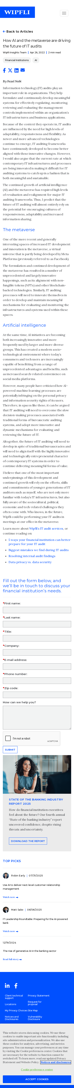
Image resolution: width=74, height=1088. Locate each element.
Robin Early (18, 875)
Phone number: (15, 674)
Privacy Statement (39, 995)
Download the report (28, 841)
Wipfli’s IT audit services (46, 528)
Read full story (10, 959)
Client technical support (14, 996)
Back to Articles (19, 31)
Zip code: (11, 688)
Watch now (9, 897)
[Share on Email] (22, 70)
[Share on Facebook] (4, 71)
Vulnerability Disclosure (35, 1018)
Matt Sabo (17, 909)
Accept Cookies (37, 1079)
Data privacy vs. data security (30, 562)
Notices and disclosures (56, 1062)
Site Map (33, 1010)
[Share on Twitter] (10, 71)
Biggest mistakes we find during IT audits (39, 550)
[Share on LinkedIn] (16, 71)
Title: (8, 631)
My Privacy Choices (16, 1010)
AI (36, 60)
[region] (37, 1054)
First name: (12, 603)
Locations (10, 1004)
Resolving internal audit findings (32, 556)
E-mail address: (15, 660)
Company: (11, 646)
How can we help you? (19, 702)
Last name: (12, 617)
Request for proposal (35, 1003)
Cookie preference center (37, 1069)
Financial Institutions (17, 60)
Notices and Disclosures (12, 1018)
